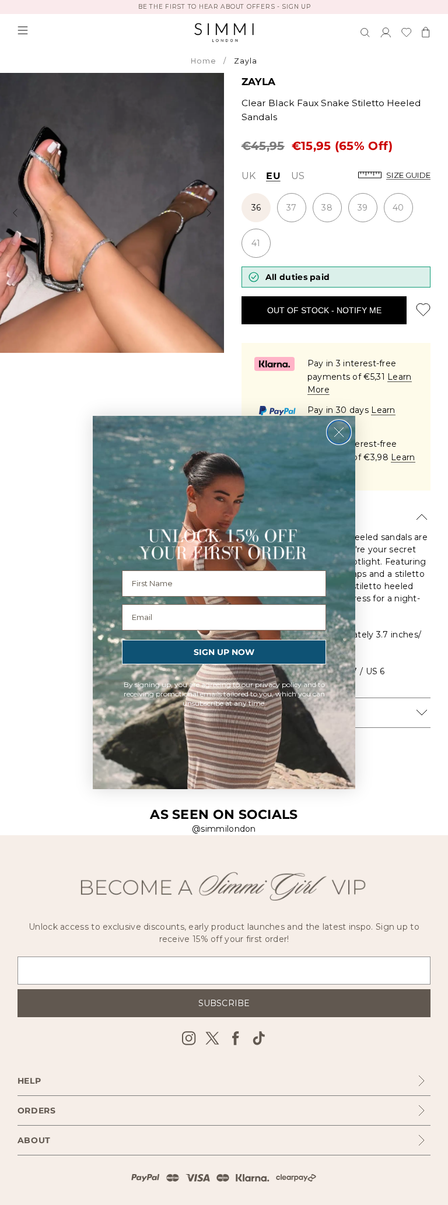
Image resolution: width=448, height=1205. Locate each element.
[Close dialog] (339, 432)
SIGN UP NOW (224, 652)
